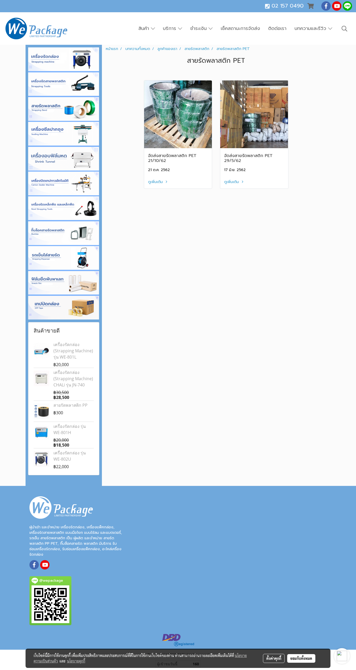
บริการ (170, 28)
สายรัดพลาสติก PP (70, 405)
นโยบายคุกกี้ (76, 661)
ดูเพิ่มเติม (156, 182)
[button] (344, 29)
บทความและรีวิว (311, 28)
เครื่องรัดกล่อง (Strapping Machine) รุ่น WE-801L (73, 351)
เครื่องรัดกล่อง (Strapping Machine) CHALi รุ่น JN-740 (73, 379)
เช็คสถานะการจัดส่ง (240, 28)
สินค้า (144, 28)
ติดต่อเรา (277, 28)
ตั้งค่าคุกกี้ (273, 658)
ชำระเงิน (199, 28)
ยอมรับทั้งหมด (301, 658)
